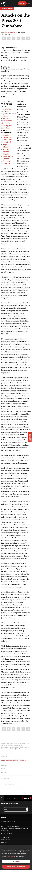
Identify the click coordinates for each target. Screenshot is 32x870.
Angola (6, 135)
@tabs (3, 769)
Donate (26, 798)
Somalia (6, 154)
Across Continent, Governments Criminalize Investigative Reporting (6, 122)
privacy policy (10, 857)
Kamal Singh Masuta (9, 32)
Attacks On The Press (7, 8)
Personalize (16, 861)
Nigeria (6, 149)
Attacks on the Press (12, 760)
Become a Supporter (12, 798)
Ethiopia (6, 147)
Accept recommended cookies (16, 866)
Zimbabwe (7, 161)
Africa (3, 760)
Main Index (7, 109)
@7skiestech (18, 749)
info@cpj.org (4, 842)
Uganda (6, 159)
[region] (16, 857)
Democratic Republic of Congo (6, 142)
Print (5, 772)
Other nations (8, 163)
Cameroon (7, 137)
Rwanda (6, 151)
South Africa (8, 156)
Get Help (22, 3)
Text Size (6, 779)
